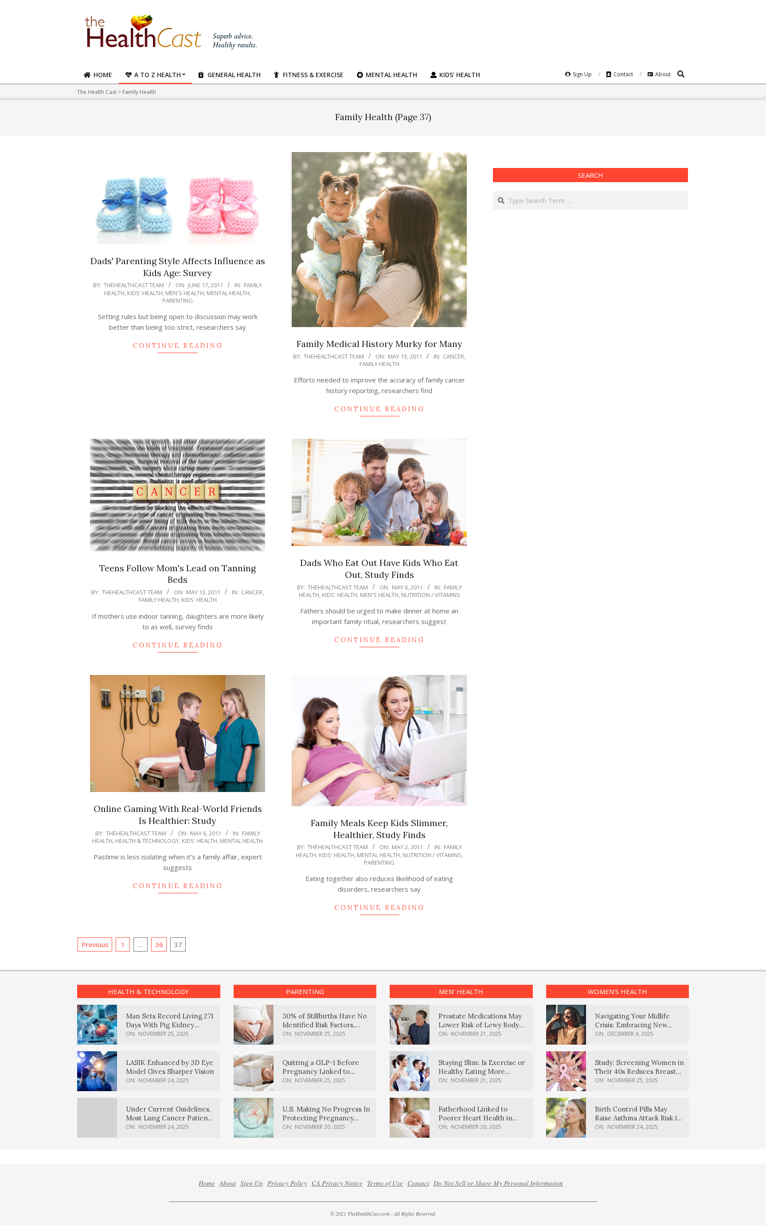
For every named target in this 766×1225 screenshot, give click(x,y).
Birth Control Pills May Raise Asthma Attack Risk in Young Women (638, 1118)
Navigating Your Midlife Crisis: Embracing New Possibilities (632, 1025)
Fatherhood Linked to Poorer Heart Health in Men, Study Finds (475, 1118)
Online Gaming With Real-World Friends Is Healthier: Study (178, 814)
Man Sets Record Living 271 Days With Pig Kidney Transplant (169, 1025)
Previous (95, 944)
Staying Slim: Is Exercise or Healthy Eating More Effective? (481, 1071)
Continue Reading (178, 345)
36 (159, 944)
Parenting (177, 300)
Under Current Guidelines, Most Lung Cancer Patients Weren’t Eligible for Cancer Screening (170, 1122)
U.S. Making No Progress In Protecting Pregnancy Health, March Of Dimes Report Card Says (326, 1122)
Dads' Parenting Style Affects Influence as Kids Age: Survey (177, 266)
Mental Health (228, 293)
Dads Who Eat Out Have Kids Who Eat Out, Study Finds (379, 568)
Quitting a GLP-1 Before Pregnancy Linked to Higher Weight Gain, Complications (320, 1075)
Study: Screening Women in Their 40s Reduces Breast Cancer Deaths (639, 1071)
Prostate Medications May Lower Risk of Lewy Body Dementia (480, 1025)
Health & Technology (147, 841)
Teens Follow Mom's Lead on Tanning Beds (177, 573)
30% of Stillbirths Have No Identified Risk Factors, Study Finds (324, 1025)
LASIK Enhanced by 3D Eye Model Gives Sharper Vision (170, 1067)
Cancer (453, 356)
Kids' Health (145, 293)
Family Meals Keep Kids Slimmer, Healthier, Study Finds (379, 828)
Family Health (379, 364)
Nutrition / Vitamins (430, 595)
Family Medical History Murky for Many (379, 343)
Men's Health (184, 293)
